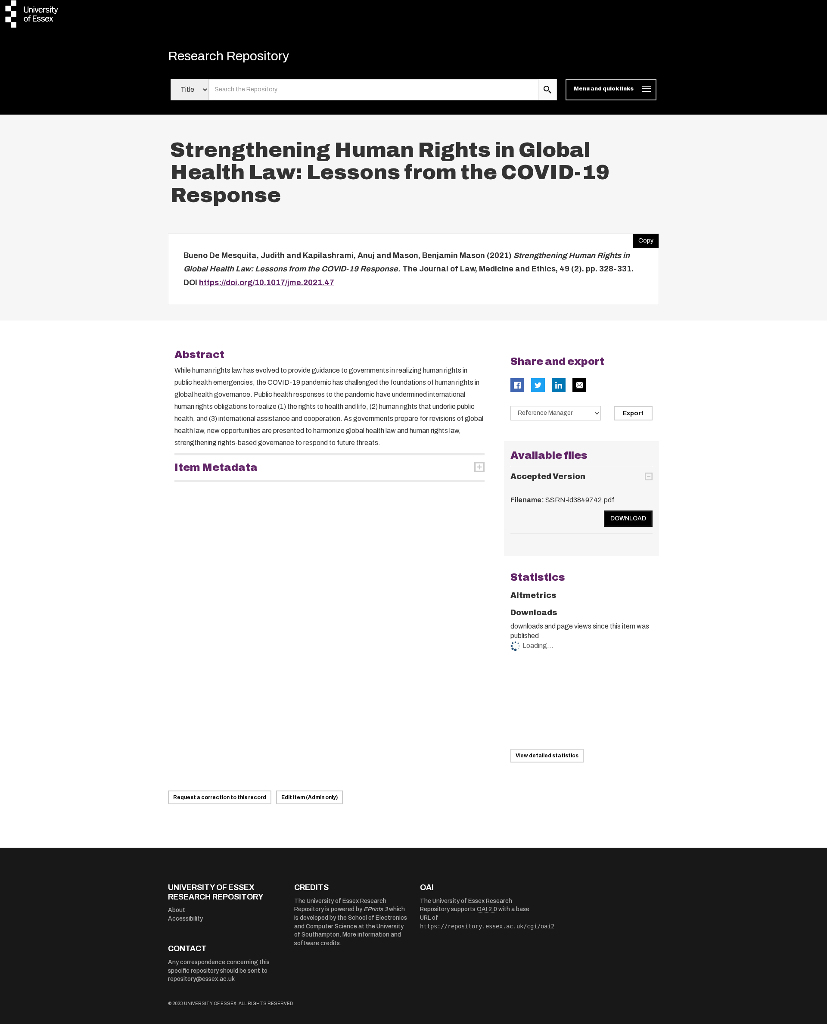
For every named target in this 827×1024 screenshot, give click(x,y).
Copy (643, 238)
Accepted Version (547, 476)
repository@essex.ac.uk (201, 979)
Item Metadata (216, 467)
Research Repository (228, 56)
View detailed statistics (547, 756)
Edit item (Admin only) (309, 797)
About (176, 910)
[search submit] (547, 89)
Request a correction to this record (219, 797)
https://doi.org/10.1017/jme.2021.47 (266, 282)
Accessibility (185, 918)
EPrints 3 (376, 909)
